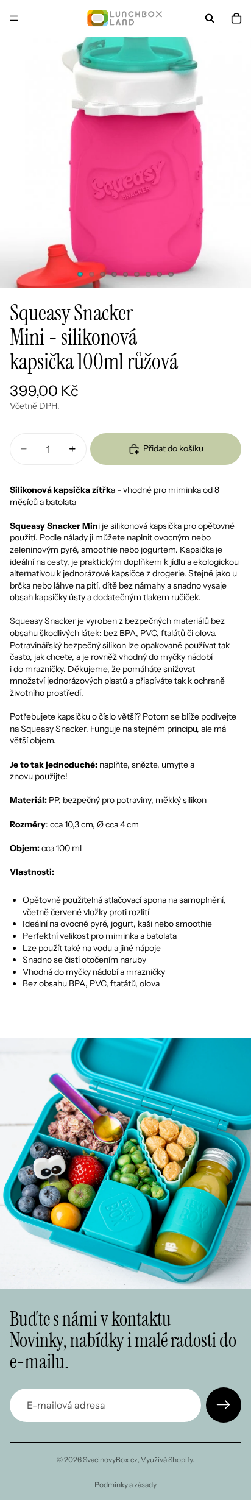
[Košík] (236, 18)
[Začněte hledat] (209, 18)
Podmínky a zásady (125, 1484)
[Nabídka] (14, 18)
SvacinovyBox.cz (110, 1459)
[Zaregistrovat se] (223, 1405)
